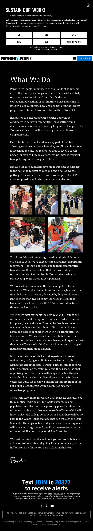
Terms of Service (53, 524)
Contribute (84, 58)
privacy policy (59, 494)
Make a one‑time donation (46, 49)
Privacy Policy (38, 524)
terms (50, 494)
